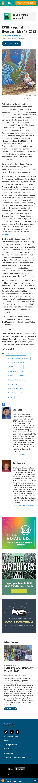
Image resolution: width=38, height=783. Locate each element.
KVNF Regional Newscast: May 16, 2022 (19, 669)
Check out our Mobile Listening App (14, 757)
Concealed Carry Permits (16, 371)
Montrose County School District (18, 358)
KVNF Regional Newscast (20, 16)
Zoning (10, 397)
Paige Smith (12, 393)
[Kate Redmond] (6, 466)
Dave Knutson (25, 393)
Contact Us (7, 749)
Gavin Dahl (7, 35)
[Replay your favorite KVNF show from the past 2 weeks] (19, 566)
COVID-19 (21, 375)
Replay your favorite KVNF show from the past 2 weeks (19, 585)
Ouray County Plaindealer (16, 362)
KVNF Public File (8, 753)
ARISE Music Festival (14, 367)
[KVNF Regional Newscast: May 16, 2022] (18, 653)
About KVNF (7, 740)
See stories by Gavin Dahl (22, 454)
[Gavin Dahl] (6, 413)
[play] (3, 781)
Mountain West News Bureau (17, 380)
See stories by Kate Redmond (23, 505)
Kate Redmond (16, 35)
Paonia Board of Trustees (16, 388)
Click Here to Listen (19, 591)
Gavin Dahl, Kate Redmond (11, 676)
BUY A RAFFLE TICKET (26, 3)
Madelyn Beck (12, 384)
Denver (10, 375)
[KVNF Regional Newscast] (7, 16)
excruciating (6, 234)
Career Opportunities (10, 745)
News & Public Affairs (10, 665)
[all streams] (35, 780)
